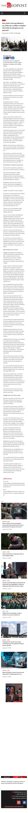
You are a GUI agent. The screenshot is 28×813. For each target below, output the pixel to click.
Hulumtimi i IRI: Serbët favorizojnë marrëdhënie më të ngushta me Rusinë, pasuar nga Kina (14, 629)
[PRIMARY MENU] (2, 13)
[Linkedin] (13, 58)
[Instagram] (10, 58)
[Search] (24, 13)
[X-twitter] (19, 802)
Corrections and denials (14, 807)
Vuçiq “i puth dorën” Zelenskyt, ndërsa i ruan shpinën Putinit (14, 541)
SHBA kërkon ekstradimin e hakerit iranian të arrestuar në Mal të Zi (14, 601)
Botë (4, 611)
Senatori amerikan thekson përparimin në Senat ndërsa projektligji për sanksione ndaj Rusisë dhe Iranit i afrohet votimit (14, 570)
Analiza (4, 580)
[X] (7, 58)
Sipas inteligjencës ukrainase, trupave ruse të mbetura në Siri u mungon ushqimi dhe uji (13, 492)
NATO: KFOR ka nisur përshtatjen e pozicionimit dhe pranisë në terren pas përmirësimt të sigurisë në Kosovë (14, 511)
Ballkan (4, 521)
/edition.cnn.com (7, 478)
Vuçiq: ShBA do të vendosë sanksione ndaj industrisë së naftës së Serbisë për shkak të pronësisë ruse (14, 484)
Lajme (4, 20)
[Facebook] (4, 58)
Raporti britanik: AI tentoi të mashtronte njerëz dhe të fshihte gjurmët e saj (14, 660)
